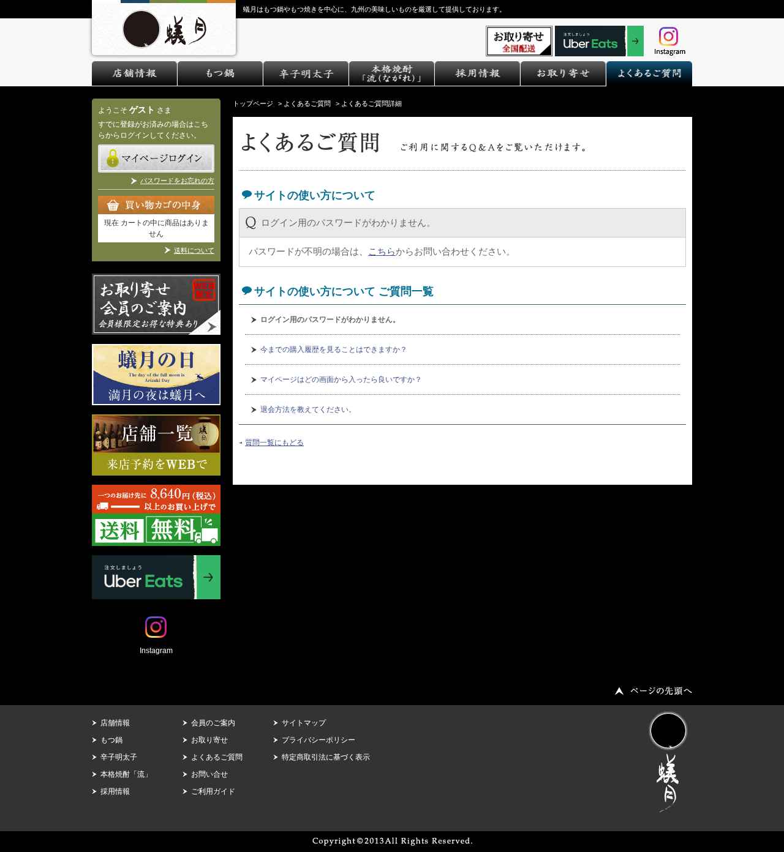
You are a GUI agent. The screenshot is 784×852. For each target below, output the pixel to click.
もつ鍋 (111, 740)
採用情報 (115, 791)
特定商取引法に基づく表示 (326, 757)
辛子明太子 (118, 757)
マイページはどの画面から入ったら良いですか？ (341, 379)
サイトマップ (304, 723)
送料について (194, 250)
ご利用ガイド (213, 791)
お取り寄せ (209, 740)
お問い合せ (209, 774)
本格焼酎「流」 (126, 774)
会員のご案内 (213, 723)
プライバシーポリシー (318, 740)
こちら (382, 251)
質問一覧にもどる (274, 442)
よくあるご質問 (307, 103)
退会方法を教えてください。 (308, 409)
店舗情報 (115, 723)
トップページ (253, 103)
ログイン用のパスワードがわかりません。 (330, 319)
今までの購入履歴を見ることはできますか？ (333, 349)
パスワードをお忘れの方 (177, 180)
